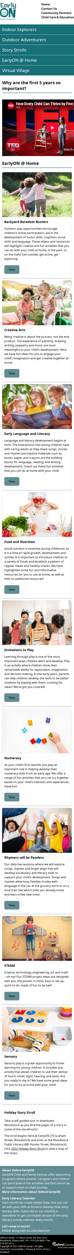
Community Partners (56, 13)
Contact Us (49, 9)
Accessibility (17, 1249)
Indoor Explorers (19, 29)
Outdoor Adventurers (24, 40)
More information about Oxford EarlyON (31, 1192)
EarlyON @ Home (19, 60)
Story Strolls (14, 50)
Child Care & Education (57, 17)
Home (45, 4)
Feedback (5, 1252)
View (12, 270)
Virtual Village (16, 70)
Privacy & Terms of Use (37, 1249)
